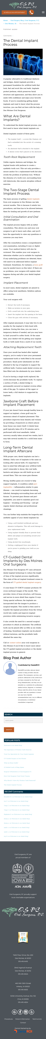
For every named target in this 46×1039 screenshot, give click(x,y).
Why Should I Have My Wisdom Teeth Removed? (20, 780)
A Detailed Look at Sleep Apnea (14, 767)
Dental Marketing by (23, 1028)
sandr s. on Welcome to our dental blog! (16, 827)
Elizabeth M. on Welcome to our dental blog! (18, 797)
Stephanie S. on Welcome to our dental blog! (18, 814)
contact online (15, 643)
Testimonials (37, 1019)
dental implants (33, 199)
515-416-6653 (23, 990)
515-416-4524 (23, 1002)
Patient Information (22, 1019)
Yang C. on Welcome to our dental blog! (16, 805)
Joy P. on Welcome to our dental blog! (16, 801)
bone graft (38, 265)
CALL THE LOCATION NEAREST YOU (32, 12)
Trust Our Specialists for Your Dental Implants (19, 754)
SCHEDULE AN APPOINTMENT (14, 12)
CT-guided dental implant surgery (27, 582)
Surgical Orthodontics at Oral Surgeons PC (17, 772)
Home (5, 20)
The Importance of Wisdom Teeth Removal (17, 750)
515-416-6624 (23, 974)
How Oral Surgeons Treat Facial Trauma (17, 776)
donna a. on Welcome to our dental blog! (17, 819)
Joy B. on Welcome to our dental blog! (16, 836)
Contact (23, 1022)
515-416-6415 (23, 961)
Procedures (8, 1019)
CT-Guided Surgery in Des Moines (15, 758)
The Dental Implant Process (13, 785)
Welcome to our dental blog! (13, 745)
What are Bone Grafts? (11, 763)
